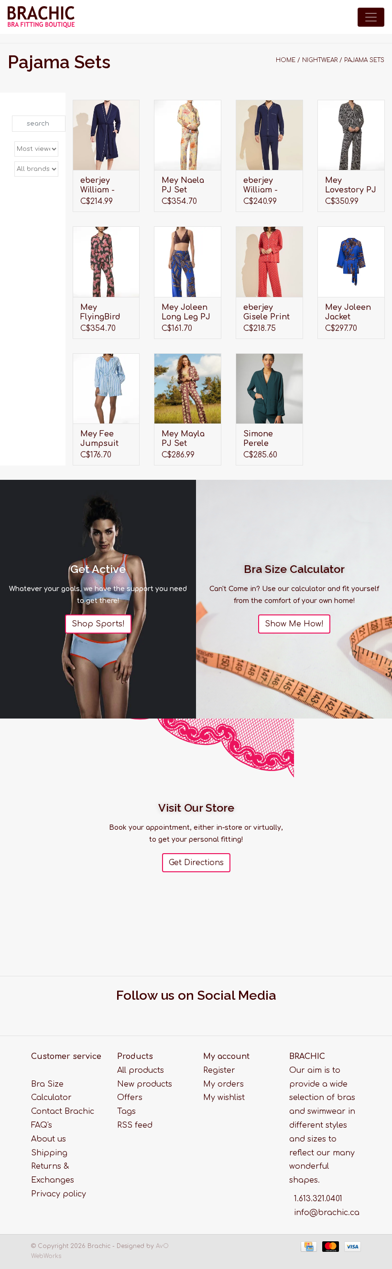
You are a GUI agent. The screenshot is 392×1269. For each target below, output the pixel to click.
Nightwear (320, 60)
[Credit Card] (308, 1246)
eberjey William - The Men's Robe (100, 185)
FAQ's (41, 1125)
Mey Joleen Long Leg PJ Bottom (186, 312)
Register (219, 1070)
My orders (223, 1084)
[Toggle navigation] (371, 17)
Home (285, 60)
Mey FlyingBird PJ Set (100, 312)
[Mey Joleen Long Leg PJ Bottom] (187, 261)
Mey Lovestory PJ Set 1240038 (350, 185)
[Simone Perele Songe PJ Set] (269, 388)
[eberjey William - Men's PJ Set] (269, 135)
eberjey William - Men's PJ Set (268, 185)
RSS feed (134, 1125)
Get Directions (196, 862)
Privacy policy (58, 1194)
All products (140, 1070)
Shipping (49, 1153)
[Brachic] (41, 17)
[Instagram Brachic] (205, 1013)
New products (144, 1084)
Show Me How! (294, 624)
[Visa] (351, 1246)
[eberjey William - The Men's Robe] (106, 135)
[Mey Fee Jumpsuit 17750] (106, 388)
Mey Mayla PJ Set (183, 439)
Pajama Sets (364, 60)
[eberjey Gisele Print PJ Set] (269, 261)
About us (48, 1139)
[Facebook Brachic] (187, 1013)
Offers (129, 1097)
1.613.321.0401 (318, 1199)
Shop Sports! (98, 624)
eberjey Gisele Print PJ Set (266, 312)
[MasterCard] (330, 1246)
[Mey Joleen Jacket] (351, 261)
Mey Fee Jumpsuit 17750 (99, 439)
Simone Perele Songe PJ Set (262, 439)
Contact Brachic (62, 1111)
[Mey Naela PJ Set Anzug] (187, 135)
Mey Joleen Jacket (348, 312)
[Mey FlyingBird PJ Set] (106, 261)
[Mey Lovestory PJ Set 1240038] (351, 135)
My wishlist (224, 1097)
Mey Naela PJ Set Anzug (183, 185)
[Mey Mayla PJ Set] (187, 388)
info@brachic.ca (326, 1212)
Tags (126, 1111)
